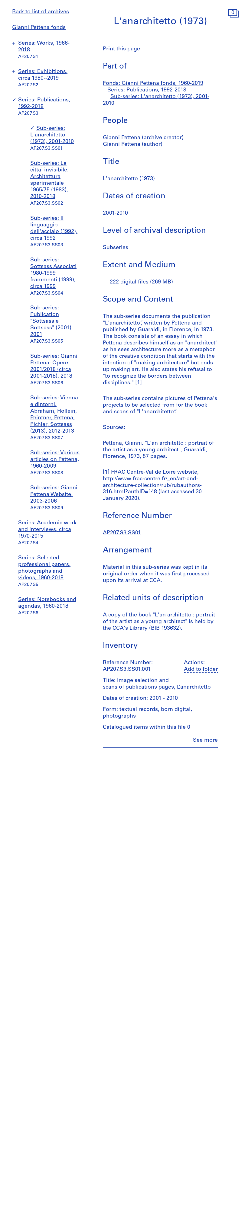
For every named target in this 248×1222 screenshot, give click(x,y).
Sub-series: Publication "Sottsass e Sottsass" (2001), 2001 (51, 321)
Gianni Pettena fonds (39, 27)
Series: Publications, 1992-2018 (146, 90)
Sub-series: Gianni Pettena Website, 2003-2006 (53, 494)
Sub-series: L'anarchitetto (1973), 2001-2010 (52, 135)
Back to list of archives (40, 12)
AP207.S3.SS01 (122, 533)
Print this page (121, 49)
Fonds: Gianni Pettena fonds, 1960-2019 (153, 83)
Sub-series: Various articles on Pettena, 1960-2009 (55, 459)
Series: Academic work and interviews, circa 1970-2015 (47, 529)
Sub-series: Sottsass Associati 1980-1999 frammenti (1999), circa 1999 (53, 274)
